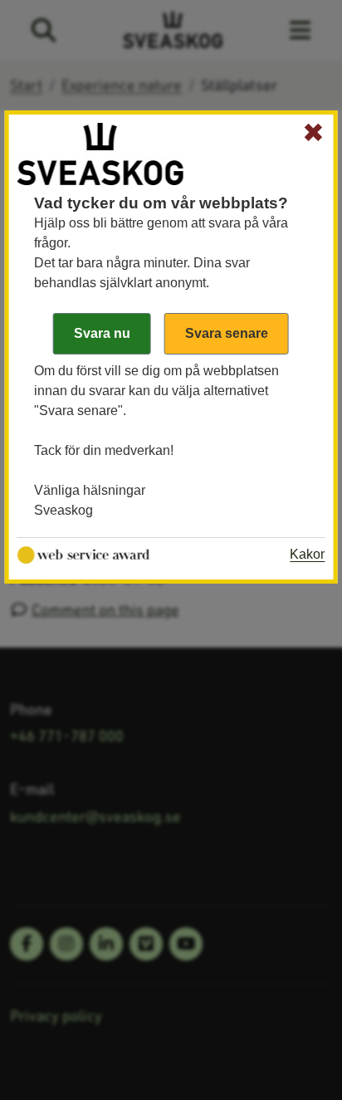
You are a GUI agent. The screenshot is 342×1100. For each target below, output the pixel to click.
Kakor (307, 554)
